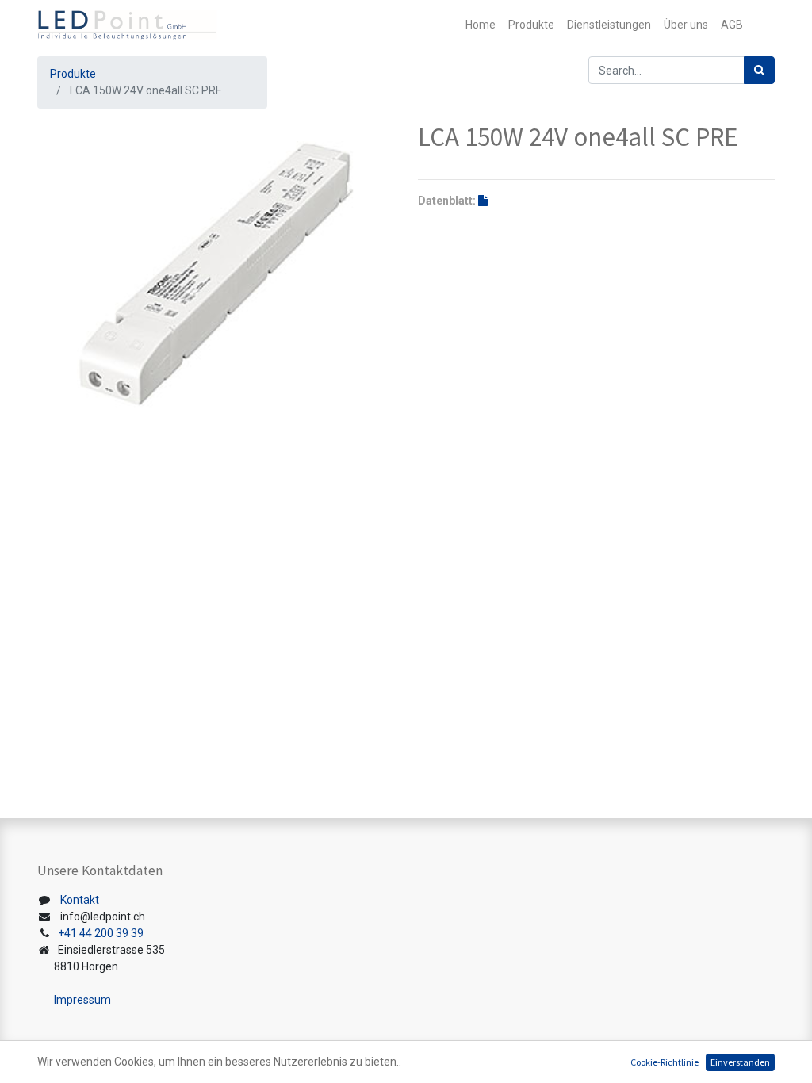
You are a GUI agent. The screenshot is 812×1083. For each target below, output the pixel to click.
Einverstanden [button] (740, 1062)
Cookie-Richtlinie (664, 1062)
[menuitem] (480, 25)
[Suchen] (759, 70)
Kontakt (79, 900)
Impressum (82, 999)
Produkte (73, 73)
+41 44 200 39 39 (101, 933)
